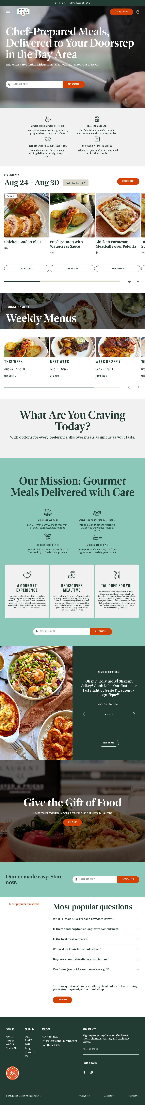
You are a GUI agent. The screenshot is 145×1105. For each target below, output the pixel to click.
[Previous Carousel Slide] (129, 281)
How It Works (10, 1042)
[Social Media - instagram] (91, 1072)
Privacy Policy (84, 1096)
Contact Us (30, 1054)
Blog (28, 1048)
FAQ (27, 1044)
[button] (26, 222)
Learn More (108, 743)
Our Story (28, 1038)
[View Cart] (138, 12)
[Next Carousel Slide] (138, 281)
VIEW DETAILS (26, 269)
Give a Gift (72, 822)
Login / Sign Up (121, 12)
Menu (9, 1036)
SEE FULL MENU (128, 181)
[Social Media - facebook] (84, 1072)
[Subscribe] (138, 1049)
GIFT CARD (86, 3)
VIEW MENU (9, 376)
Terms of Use (134, 1096)
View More (62, 1000)
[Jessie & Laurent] (23, 11)
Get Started (73, 84)
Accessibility (109, 1096)
